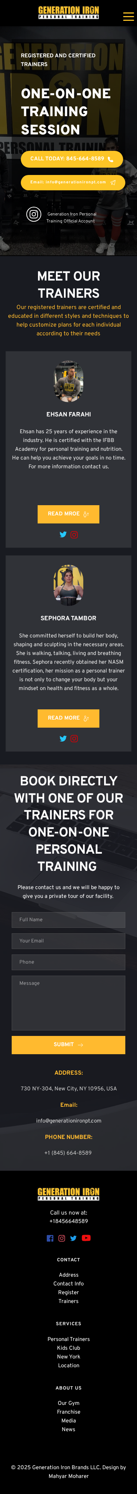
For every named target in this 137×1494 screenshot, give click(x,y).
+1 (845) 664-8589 (68, 1153)
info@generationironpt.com (69, 1121)
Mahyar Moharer (69, 1476)
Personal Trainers (68, 1339)
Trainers (68, 1301)
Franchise (68, 1412)
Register (68, 1292)
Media (68, 1421)
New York (68, 1357)
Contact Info (68, 1284)
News (68, 1429)
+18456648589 (68, 1221)
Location (68, 1365)
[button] (128, 16)
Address (69, 1275)
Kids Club (68, 1348)
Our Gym (69, 1403)
